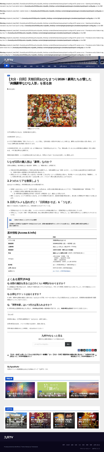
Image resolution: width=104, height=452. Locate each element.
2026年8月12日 (12, 424)
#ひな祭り (12, 89)
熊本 (43, 66)
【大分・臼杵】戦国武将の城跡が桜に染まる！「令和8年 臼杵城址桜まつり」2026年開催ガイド (73, 355)
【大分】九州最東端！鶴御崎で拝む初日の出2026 (84, 394)
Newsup (27, 446)
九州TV (8, 60)
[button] (98, 66)
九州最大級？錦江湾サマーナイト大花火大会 (63, 421)
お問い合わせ (63, 66)
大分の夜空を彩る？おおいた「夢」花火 (19, 394)
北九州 (19, 66)
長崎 (49, 66)
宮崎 (55, 66)
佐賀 (31, 66)
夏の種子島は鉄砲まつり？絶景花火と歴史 (39, 421)
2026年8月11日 (36, 424)
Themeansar (34, 446)
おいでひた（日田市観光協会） (62, 271)
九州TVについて (90, 66)
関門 (12, 66)
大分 (37, 66)
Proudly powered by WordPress (12, 446)
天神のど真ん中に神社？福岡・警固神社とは (15, 421)
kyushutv (14, 367)
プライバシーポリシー (76, 66)
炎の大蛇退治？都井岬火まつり (87, 420)
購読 (68, 344)
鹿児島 (32, 417)
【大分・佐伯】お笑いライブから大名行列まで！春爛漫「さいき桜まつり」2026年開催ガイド (31, 355)
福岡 (25, 66)
